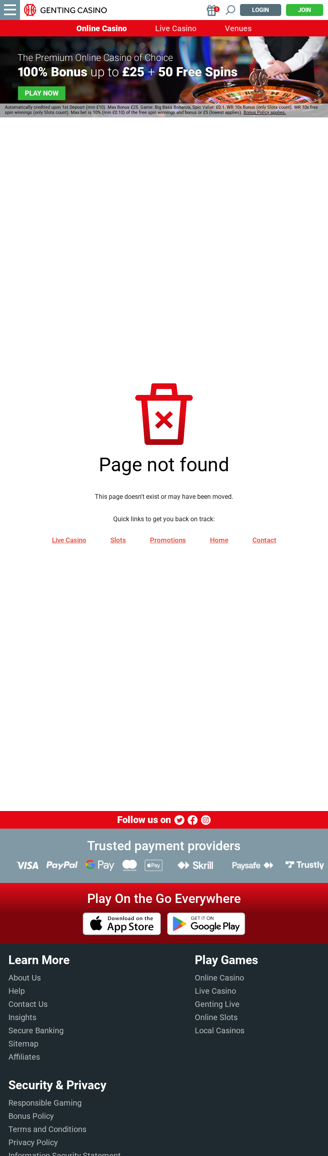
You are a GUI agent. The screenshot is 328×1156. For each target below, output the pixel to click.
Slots (118, 540)
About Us (24, 978)
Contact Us (28, 1004)
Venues (238, 28)
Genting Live (217, 1004)
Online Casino (101, 28)
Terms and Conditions (47, 1129)
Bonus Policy (31, 1116)
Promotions (168, 540)
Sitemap (23, 1043)
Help (16, 991)
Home (219, 540)
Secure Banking (36, 1030)
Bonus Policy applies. (265, 112)
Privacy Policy (33, 1142)
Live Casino (175, 28)
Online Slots (216, 1017)
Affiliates (24, 1057)
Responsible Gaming (45, 1103)
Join (304, 10)
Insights (22, 1017)
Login (260, 10)
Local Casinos (219, 1030)
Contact (264, 540)
